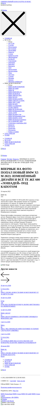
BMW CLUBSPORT (15, 106)
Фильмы (11, 78)
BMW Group (17, 394)
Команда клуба (13, 55)
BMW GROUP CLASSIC (16, 100)
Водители (11, 126)
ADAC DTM (12, 113)
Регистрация (12, 47)
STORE (7, 135)
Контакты (11, 66)
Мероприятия (12, 57)
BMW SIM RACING (15, 95)
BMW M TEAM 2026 (15, 109)
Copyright (13, 381)
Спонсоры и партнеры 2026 (17, 123)
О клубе (11, 45)
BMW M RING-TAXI (15, 118)
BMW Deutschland (6, 394)
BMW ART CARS (14, 102)
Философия (12, 50)
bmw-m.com (21, 381)
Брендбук (11, 64)
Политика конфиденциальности (11, 387)
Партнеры (11, 62)
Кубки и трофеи (13, 132)
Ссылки (11, 76)
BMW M (11, 90)
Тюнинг (11, 80)
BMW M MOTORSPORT (16, 87)
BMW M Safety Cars (14, 114)
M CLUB (11, 43)
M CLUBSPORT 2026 (15, 121)
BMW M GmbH (13, 88)
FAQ (9, 68)
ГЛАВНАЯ (8, 38)
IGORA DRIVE (13, 107)
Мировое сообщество (15, 81)
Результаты (12, 130)
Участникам (12, 61)
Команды (11, 125)
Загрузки (11, 74)
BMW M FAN (12, 97)
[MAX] (3, 148)
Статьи (10, 54)
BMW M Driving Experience (17, 119)
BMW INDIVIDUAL (15, 92)
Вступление (12, 49)
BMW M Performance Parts (16, 116)
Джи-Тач (15, 390)
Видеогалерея (12, 71)
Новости (11, 52)
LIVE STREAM (10, 133)
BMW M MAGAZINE (15, 99)
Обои (10, 73)
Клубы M (11, 59)
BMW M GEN (13, 104)
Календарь (11, 128)
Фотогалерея (12, 69)
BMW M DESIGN (14, 93)
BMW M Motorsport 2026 (16, 111)
